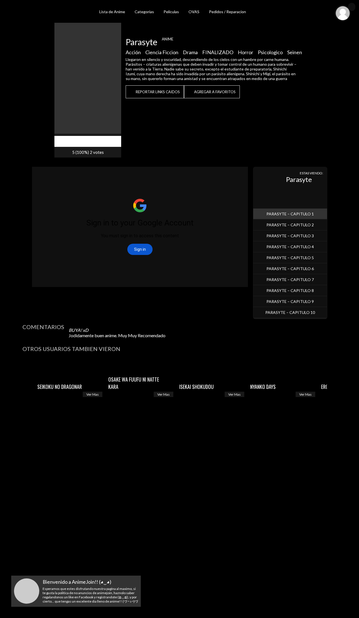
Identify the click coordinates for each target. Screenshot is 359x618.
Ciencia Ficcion (161, 52)
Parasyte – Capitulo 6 (290, 268)
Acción (133, 52)
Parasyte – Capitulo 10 (290, 312)
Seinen (294, 52)
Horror (245, 52)
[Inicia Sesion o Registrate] (351, 7)
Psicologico (270, 52)
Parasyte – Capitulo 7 (290, 279)
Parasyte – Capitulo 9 (290, 301)
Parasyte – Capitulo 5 (290, 257)
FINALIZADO (217, 52)
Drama (190, 52)
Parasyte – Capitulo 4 (290, 246)
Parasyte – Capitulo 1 (290, 213)
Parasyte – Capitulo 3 (290, 235)
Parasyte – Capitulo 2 (290, 224)
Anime (167, 39)
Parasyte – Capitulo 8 (290, 290)
